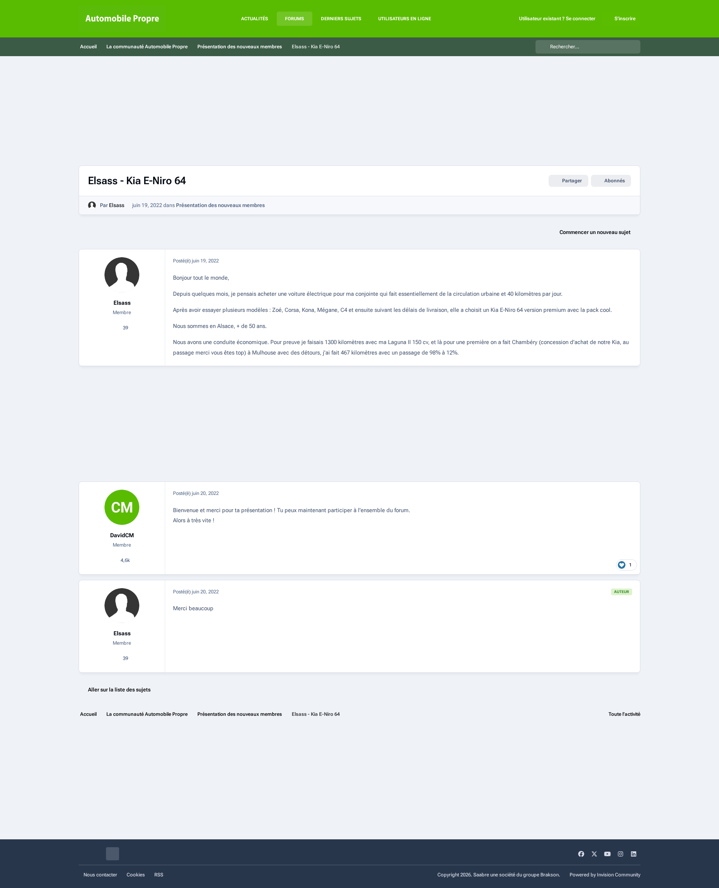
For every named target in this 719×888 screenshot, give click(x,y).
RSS (158, 875)
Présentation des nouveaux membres (220, 205)
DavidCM (122, 535)
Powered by (605, 875)
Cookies (136, 875)
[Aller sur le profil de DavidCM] (122, 507)
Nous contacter (100, 875)
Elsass (116, 205)
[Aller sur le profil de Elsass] (92, 205)
